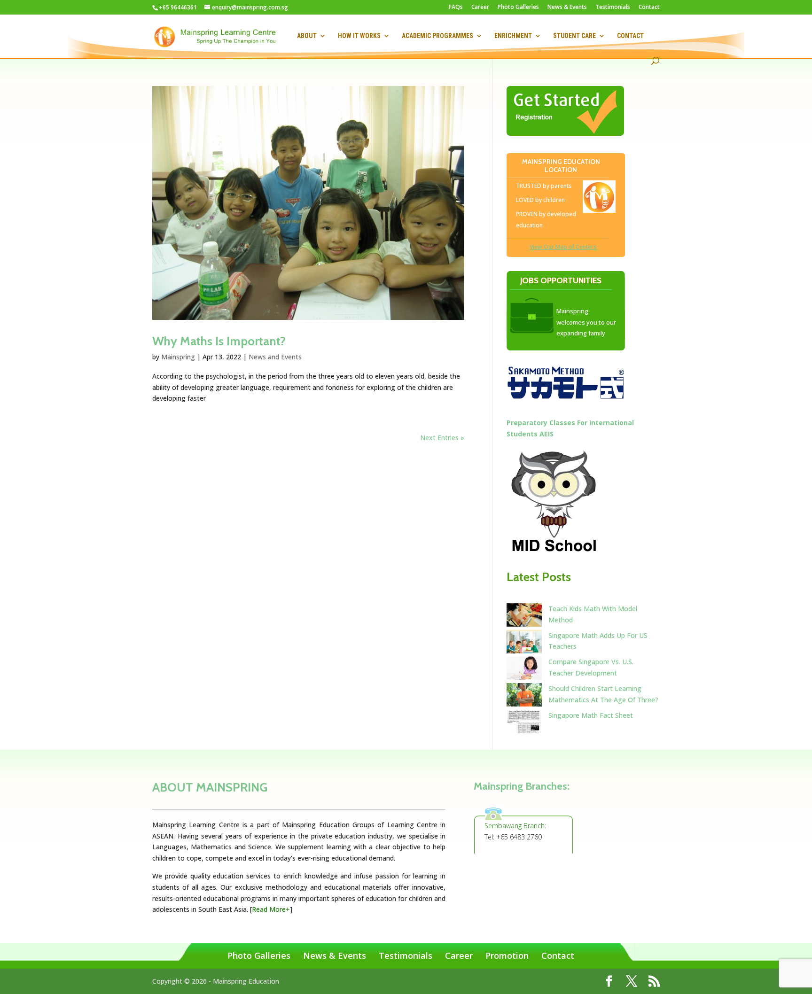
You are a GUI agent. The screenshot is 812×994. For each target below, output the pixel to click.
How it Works (359, 35)
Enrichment (513, 35)
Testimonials (612, 7)
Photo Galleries (518, 7)
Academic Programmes (437, 35)
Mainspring (178, 356)
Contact (649, 7)
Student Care (574, 35)
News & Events (567, 7)
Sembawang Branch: (515, 825)
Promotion (507, 955)
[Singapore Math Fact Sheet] (524, 723)
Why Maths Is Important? (219, 341)
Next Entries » (442, 437)
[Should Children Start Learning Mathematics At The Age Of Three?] (524, 696)
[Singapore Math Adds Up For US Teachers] (524, 643)
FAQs (456, 7)
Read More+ (271, 909)
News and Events (275, 356)
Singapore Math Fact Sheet (590, 715)
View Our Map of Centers (563, 247)
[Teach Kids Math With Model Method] (524, 616)
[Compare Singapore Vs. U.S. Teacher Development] (524, 669)
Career (480, 7)
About (307, 35)
